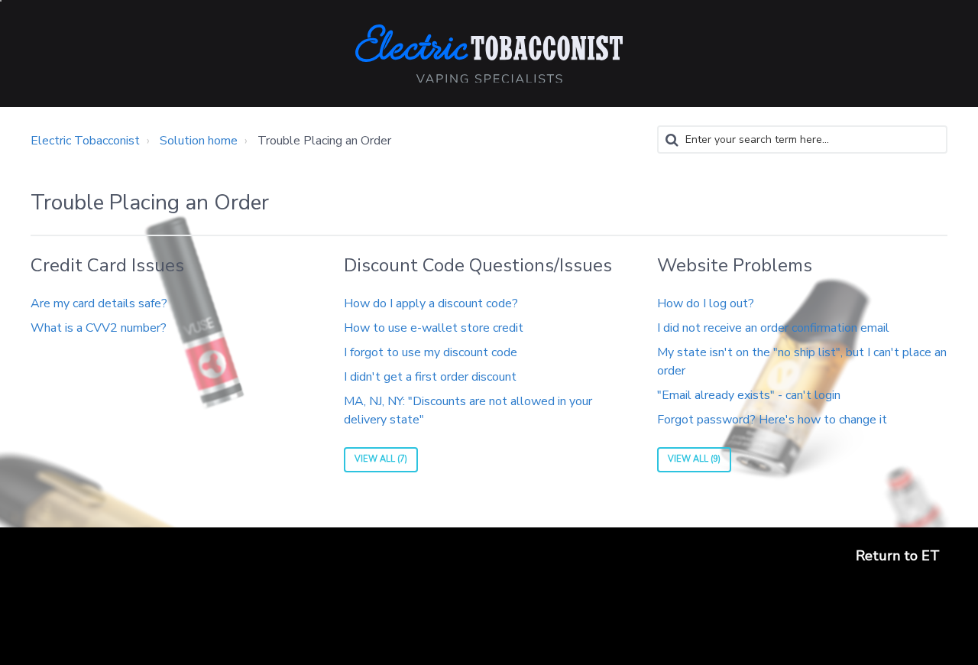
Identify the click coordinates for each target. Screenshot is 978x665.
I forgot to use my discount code (430, 352)
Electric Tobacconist (85, 140)
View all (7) (381, 459)
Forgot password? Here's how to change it (772, 419)
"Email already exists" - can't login (748, 395)
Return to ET (898, 556)
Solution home (199, 140)
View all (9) (694, 459)
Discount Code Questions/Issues (478, 265)
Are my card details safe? (99, 303)
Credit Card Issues (107, 265)
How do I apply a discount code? (431, 303)
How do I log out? (705, 303)
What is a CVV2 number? (99, 328)
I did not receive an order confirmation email (773, 328)
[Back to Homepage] (489, 53)
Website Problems (734, 265)
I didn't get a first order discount (430, 376)
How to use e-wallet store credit (433, 328)
